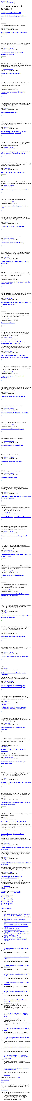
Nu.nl (5, 610)
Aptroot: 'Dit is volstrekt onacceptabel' (12, 226)
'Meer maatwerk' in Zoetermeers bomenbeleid (15, 412)
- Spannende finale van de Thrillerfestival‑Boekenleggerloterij (12, 929)
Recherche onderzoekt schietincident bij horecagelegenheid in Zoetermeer (13, 342)
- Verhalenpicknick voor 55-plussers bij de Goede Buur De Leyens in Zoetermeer (17, 934)
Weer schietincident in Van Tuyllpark (12, 445)
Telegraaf (6, 668)
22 (12, 901)
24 (3, 903)
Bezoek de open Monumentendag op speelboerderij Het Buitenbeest (12, 877)
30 (8, 896)
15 (12, 900)
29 (7, 896)
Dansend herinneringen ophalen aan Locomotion (16, 517)
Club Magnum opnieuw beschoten (11, 461)
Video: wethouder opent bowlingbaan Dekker (14, 190)
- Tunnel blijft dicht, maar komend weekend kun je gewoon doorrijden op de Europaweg (17, 914)
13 (8, 900)
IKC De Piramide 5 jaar (8, 323)
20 (8, 901)
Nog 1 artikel (4, 612)
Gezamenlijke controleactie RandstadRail (13, 822)
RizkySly (18, 1077)
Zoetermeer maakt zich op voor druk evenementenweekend (12, 53)
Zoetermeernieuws (8, 351)
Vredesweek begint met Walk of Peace (12, 242)
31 (10, 896)
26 (1, 896)
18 (5, 901)
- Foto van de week (10, 936)
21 (10, 901)
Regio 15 (6, 817)
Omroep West (7, 168)
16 (1, 901)
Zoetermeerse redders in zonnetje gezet (12, 429)
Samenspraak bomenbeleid (9, 477)
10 (3, 900)
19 (7, 901)
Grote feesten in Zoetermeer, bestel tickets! (13, 172)
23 (1, 903)
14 (10, 900)
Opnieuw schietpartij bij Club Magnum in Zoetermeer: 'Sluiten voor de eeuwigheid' (13, 707)
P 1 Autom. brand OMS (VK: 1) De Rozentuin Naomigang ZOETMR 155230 (15, 1000)
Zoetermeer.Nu (4, 1)
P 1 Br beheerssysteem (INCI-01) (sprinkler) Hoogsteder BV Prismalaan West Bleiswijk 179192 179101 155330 (16, 1057)
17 (3, 901)
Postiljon (6, 87)
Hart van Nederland (8, 681)
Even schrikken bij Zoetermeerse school (13, 396)
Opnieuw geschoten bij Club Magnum (12, 575)
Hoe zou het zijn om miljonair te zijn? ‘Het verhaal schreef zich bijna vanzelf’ (13, 132)
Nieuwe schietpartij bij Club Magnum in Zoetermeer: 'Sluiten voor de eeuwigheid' (13, 686)
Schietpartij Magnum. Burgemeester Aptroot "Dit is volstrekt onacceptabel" (16, 303)
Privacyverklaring (5, 1080)
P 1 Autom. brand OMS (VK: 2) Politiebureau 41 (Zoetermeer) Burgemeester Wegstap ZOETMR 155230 (16, 1015)
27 (3, 896)
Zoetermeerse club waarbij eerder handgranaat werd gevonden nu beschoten (15, 594)
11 (4, 900)
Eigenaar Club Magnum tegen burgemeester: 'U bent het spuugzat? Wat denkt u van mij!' (15, 152)
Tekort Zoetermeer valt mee (9, 112)
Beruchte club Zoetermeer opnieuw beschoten (14, 656)
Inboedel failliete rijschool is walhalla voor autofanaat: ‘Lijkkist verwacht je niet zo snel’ (14, 356)
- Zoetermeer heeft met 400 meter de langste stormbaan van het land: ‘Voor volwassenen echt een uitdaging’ (16, 926)
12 (7, 900)
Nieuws (2, 2)
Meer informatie (4, 1090)
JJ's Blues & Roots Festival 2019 (10, 73)
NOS (5, 798)
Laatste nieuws (6, 908)
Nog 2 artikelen (4, 746)
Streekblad (6, 257)
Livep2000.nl (7, 1075)
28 (5, 896)
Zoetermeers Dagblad (9, 28)
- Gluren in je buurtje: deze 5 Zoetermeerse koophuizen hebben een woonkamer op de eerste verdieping (15, 939)
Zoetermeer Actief (8, 108)
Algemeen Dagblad (8, 48)
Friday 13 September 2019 (11, 13)
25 (5, 903)
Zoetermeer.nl (7, 829)
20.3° (5, 2)
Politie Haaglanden (8, 298)
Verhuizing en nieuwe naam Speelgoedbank (14, 536)
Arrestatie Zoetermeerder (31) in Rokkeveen (14, 16)
